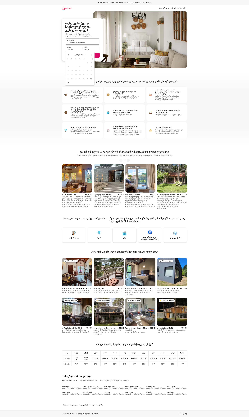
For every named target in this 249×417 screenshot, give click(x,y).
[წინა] (120, 160)
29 (87, 79)
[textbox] (74, 49)
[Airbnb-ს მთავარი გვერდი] (67, 8)
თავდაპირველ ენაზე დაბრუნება (141, 2)
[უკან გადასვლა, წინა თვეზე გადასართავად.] (68, 54)
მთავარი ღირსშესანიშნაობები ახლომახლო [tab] (114, 380)
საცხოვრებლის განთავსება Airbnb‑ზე (172, 8)
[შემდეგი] (128, 160)
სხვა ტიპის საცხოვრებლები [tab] (88, 380)
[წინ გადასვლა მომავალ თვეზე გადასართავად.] (91, 54)
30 (91, 79)
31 (68, 83)
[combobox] (82, 42)
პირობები (95, 414)
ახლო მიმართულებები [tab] (69, 380)
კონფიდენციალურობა (83, 414)
